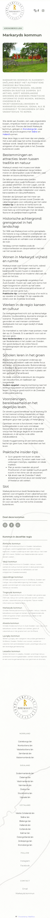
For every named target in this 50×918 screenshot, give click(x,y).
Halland (6, 134)
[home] (14, 10)
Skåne (35, 132)
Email (25, 889)
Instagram (25, 861)
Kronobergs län (30, 129)
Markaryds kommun (25, 893)
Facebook (25, 865)
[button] (35, 10)
